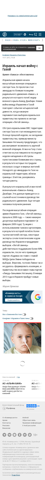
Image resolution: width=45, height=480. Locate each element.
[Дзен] (14, 435)
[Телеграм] (4, 435)
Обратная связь (29, 420)
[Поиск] (36, 34)
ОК (39, 48)
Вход (31, 34)
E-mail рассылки (29, 425)
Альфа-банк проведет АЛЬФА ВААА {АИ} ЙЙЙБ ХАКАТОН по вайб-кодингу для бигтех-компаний (14, 390)
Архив (4, 420)
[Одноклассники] (20, 435)
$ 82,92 (7, 40)
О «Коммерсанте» (10, 417)
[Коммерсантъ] (4, 34)
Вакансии (6, 428)
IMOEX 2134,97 (33, 40)
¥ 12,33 (23, 40)
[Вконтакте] (9, 435)
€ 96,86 (15, 40)
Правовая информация (31, 423)
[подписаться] (24, 314)
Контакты (6, 423)
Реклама (6, 425)
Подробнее (16, 475)
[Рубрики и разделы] (40, 34)
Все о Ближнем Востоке (12, 314)
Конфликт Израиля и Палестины (14, 55)
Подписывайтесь (14, 300)
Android (25, 417)
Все (19, 377)
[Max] (30, 435)
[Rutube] (25, 435)
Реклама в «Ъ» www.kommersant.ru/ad (22, 16)
